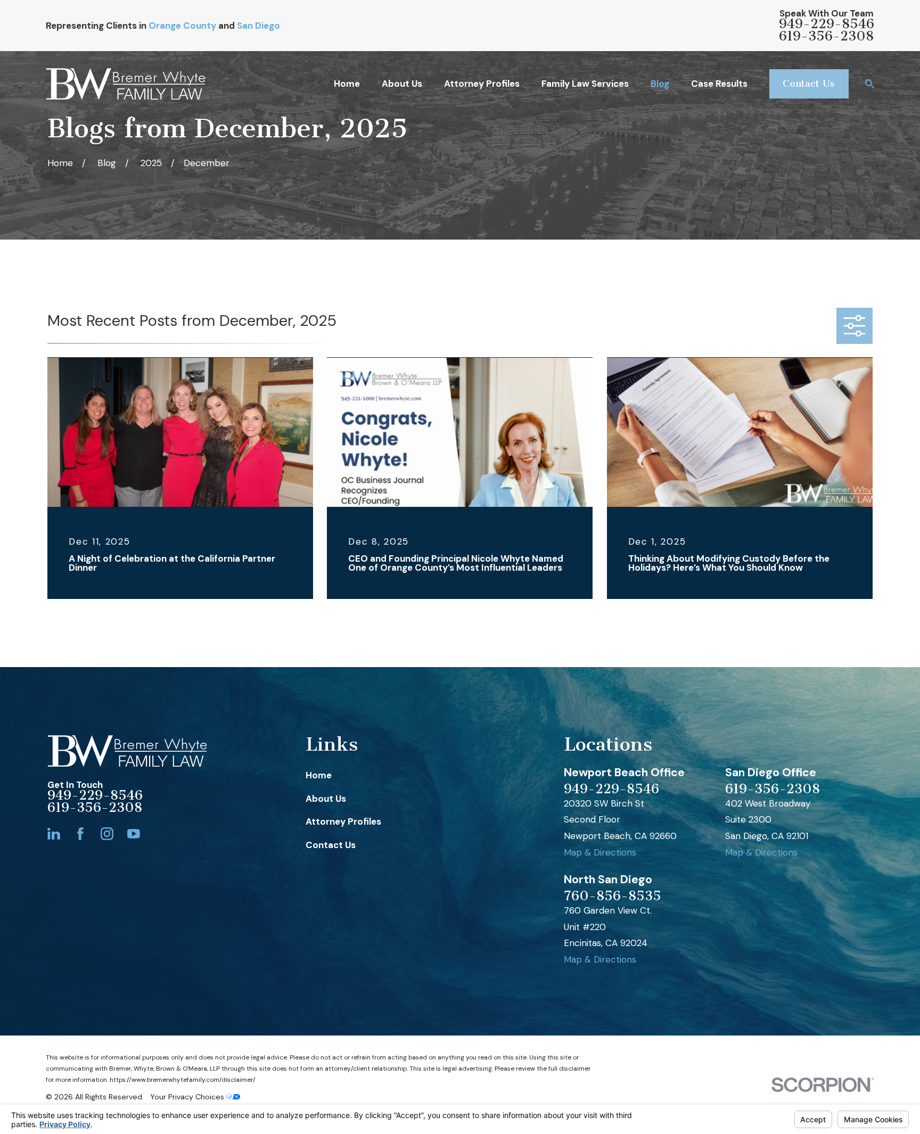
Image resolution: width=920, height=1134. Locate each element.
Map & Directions (600, 852)
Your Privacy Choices (188, 1097)
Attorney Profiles (343, 821)
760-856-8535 (612, 896)
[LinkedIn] (53, 833)
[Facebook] (80, 833)
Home (319, 775)
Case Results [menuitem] (719, 83)
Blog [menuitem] (660, 83)
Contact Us (809, 83)
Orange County (182, 25)
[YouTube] (133, 833)
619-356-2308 (826, 36)
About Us (326, 798)
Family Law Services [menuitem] (585, 83)
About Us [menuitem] (402, 83)
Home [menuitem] (347, 83)
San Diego (258, 25)
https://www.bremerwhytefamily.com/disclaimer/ (183, 1079)
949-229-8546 (826, 24)
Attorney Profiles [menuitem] (482, 83)
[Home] (125, 84)
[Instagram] (107, 833)
